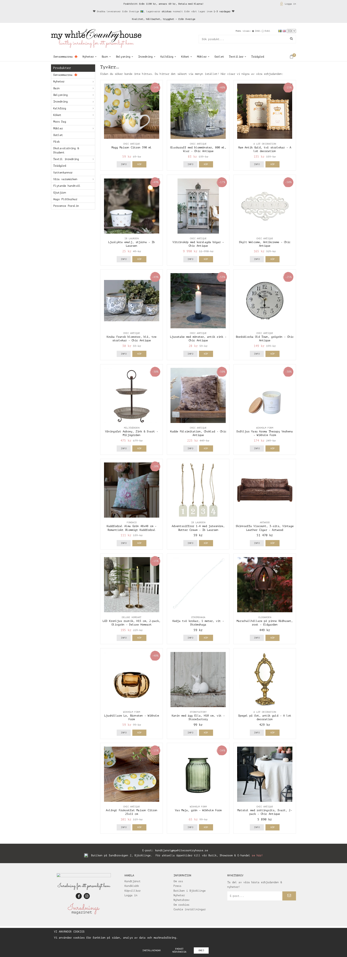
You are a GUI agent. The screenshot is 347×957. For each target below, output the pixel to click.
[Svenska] (280, 30)
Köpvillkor (133, 890)
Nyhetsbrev (182, 899)
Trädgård (257, 56)
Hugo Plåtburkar (65, 199)
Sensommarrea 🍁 (65, 56)
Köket (185, 56)
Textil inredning (66, 159)
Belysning (123, 56)
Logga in (290, 3)
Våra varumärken (65, 179)
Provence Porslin (66, 205)
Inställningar (151, 950)
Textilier (236, 56)
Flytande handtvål (67, 185)
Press (178, 885)
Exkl (267, 30)
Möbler (202, 56)
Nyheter (88, 56)
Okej (201, 950)
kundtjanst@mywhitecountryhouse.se (181, 850)
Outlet (219, 56)
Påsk (56, 141)
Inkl (258, 30)
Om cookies (182, 904)
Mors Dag (59, 121)
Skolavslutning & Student (66, 150)
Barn (105, 56)
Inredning (145, 56)
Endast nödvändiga (179, 950)
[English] (285, 30)
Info (124, 164)
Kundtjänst (133, 881)
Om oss (178, 881)
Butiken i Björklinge (190, 890)
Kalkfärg (166, 56)
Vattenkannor (62, 172)
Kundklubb (132, 885)
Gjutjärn (59, 192)
